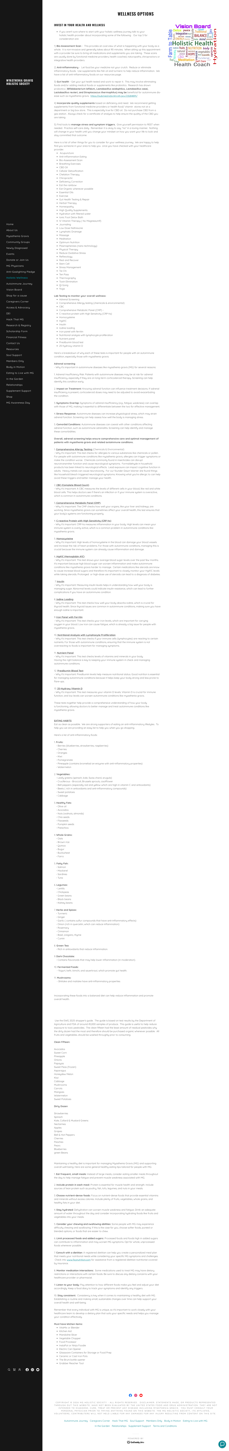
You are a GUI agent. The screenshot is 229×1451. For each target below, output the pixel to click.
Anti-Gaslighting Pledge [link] (20, 271)
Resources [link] (12, 349)
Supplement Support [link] (18, 390)
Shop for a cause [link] (16, 295)
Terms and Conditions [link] (165, 1425)
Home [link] (10, 224)
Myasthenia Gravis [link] (17, 236)
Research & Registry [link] (18, 325)
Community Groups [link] (18, 242)
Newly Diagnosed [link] (17, 248)
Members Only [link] (15, 361)
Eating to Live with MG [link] (20, 372)
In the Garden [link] (14, 378)
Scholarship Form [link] (17, 331)
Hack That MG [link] (15, 319)
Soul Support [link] (14, 355)
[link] (21, 84)
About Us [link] (11, 230)
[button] (19, 1369)
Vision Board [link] (14, 289)
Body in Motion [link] (15, 367)
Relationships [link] (14, 384)
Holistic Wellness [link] (17, 277)
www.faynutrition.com (79, 1259)
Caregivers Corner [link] (17, 301)
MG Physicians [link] (15, 265)
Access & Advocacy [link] (18, 307)
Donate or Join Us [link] (17, 259)
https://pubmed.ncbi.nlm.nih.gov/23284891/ (114, 95)
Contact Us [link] (13, 343)
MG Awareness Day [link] (18, 402)
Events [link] (10, 253)
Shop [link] (9, 396)
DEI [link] (8, 313)
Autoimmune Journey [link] (19, 283)
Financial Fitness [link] (16, 337)
